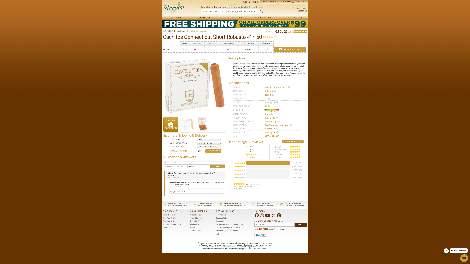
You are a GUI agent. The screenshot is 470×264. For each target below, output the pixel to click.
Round (267, 95)
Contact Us (302, 11)
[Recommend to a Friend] (290, 31)
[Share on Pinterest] (286, 31)
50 (265, 106)
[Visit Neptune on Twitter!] (273, 216)
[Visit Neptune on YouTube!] (267, 216)
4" (265, 99)
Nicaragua (269, 102)
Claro (267, 114)
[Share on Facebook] (277, 31)
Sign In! (256, 2)
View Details (238, 188)
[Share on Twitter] (282, 31)
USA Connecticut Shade (276, 125)
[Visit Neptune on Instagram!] (262, 216)
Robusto (268, 91)
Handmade (269, 118)
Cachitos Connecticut (275, 87)
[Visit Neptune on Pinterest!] (279, 216)
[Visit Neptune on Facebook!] (256, 216)
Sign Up (301, 225)
